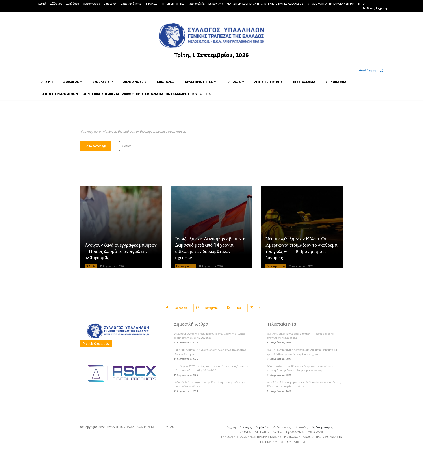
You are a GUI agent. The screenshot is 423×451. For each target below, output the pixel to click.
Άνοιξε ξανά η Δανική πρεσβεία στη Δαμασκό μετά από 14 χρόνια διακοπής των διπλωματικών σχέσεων (210, 248)
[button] (373, 70)
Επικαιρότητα (185, 266)
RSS (238, 308)
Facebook (180, 308)
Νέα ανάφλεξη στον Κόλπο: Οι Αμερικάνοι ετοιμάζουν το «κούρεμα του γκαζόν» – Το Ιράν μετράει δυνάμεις (301, 248)
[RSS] (228, 308)
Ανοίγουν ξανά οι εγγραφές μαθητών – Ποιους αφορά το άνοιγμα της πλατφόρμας (121, 251)
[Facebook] (167, 308)
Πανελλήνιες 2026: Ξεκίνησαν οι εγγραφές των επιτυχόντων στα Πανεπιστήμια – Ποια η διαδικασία (211, 368)
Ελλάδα (91, 266)
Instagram (211, 308)
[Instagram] (197, 308)
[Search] (244, 146)
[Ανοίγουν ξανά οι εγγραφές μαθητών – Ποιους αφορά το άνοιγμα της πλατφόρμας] (121, 227)
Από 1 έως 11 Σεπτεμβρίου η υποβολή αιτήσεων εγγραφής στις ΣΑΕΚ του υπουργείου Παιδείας (304, 384)
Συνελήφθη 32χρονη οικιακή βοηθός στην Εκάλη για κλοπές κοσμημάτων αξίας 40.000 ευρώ (209, 336)
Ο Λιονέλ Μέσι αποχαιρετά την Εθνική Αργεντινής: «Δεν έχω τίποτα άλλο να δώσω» (209, 384)
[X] (251, 308)
